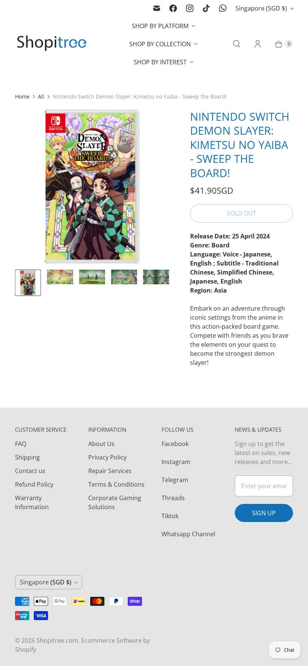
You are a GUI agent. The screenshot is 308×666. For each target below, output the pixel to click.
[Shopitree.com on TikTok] (206, 8)
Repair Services (109, 471)
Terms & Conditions (116, 484)
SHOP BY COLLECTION (160, 44)
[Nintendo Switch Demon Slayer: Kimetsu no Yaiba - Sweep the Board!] (92, 186)
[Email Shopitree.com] (156, 8)
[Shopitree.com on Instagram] (189, 8)
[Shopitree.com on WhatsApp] (222, 8)
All (41, 96)
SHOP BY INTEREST (160, 62)
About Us (101, 444)
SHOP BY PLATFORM (160, 26)
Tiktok (170, 516)
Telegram (175, 480)
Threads (173, 498)
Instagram (176, 462)
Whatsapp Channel (188, 534)
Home (22, 96)
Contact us (30, 471)
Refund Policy (34, 484)
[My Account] (257, 44)
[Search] (236, 44)
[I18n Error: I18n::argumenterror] (28, 283)
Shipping (27, 457)
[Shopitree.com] (52, 44)
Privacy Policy (107, 457)
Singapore (261, 8)
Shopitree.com (57, 640)
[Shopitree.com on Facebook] (173, 8)
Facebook (175, 444)
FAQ (20, 444)
